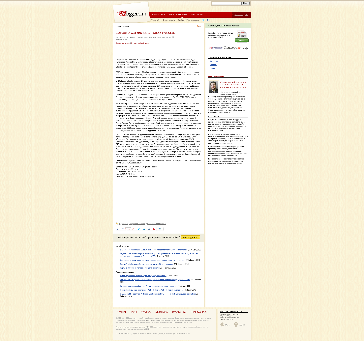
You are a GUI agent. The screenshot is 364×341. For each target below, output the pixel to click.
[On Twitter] (138, 229)
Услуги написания (192, 20)
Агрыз (132, 37)
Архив (212, 68)
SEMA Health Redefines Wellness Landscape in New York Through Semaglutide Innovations (158, 294)
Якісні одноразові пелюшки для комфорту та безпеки (143, 276)
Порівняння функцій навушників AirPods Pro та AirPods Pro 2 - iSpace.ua (151, 290)
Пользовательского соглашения (157, 320)
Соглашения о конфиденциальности (183, 320)
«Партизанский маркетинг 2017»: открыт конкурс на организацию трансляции (233, 84)
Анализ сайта (161, 312)
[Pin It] (154, 229)
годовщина (123, 224)
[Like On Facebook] (118, 229)
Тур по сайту (155, 20)
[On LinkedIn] (143, 229)
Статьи (134, 312)
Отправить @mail (137, 43)
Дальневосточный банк (156, 224)
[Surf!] (160, 229)
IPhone (227, 325)
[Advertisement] (149, 51)
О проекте (121, 312)
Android (242, 325)
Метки (147, 43)
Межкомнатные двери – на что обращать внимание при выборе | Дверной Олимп (155, 280)
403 (170, 37)
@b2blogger (230, 319)
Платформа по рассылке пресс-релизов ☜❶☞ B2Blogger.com (138, 327)
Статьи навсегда (179, 312)
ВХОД (247, 15)
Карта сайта (146, 312)
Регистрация (239, 15)
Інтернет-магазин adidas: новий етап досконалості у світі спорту (147, 286)
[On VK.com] (149, 229)
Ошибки (181, 20)
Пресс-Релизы (122, 26)
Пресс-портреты (169, 20)
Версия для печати (123, 43)
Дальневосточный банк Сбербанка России (152, 37)
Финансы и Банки (122, 39)
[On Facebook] (123, 229)
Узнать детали (190, 237)
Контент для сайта (199, 312)
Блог (163, 15)
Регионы (213, 65)
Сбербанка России (137, 224)
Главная (155, 15)
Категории (214, 61)
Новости (170, 15)
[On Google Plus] (133, 229)
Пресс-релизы (182, 15)
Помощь (200, 15)
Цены (192, 15)
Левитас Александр (216, 76)
